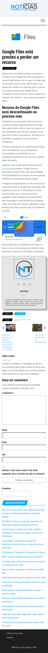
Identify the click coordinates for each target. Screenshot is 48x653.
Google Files (26, 319)
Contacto (9, 637)
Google (23, 150)
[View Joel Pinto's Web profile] (24, 284)
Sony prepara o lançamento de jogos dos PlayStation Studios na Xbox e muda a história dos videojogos (23, 544)
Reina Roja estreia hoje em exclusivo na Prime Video (24, 577)
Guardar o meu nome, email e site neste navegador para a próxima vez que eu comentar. (23, 472)
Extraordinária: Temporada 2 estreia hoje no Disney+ (24, 552)
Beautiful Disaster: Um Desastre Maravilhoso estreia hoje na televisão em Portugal (7, 342)
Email (4, 442)
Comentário (8, 393)
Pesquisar (6, 488)
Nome (4, 430)
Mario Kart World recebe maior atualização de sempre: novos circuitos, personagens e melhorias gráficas (23, 513)
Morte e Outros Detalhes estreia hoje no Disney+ (22, 557)
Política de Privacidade (14, 633)
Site (4, 454)
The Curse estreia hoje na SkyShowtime (40, 338)
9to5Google (7, 168)
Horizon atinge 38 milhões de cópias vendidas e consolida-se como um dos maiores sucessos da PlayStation (22, 532)
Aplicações (20, 314)
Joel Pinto (6, 360)
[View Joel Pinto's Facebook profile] (18, 284)
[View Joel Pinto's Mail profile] (30, 284)
